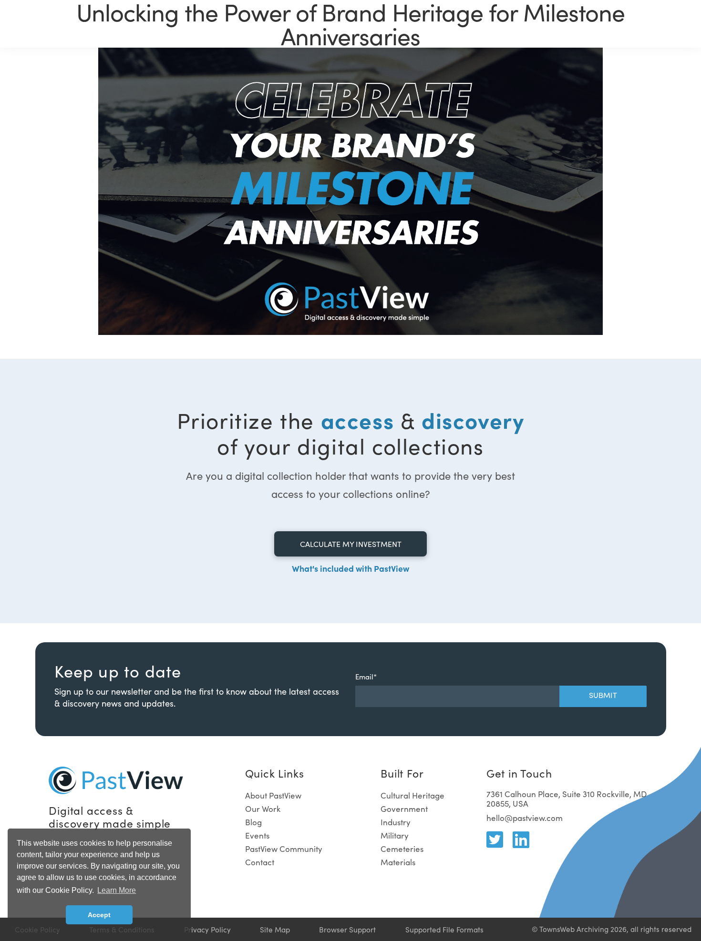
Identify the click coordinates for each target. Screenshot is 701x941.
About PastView (273, 795)
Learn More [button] (116, 890)
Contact (259, 862)
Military (395, 835)
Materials (398, 862)
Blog (253, 822)
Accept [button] (99, 915)
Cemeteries (402, 848)
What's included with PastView (350, 568)
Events (257, 835)
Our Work (262, 808)
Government (404, 808)
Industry (396, 822)
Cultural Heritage (412, 795)
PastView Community (283, 848)
